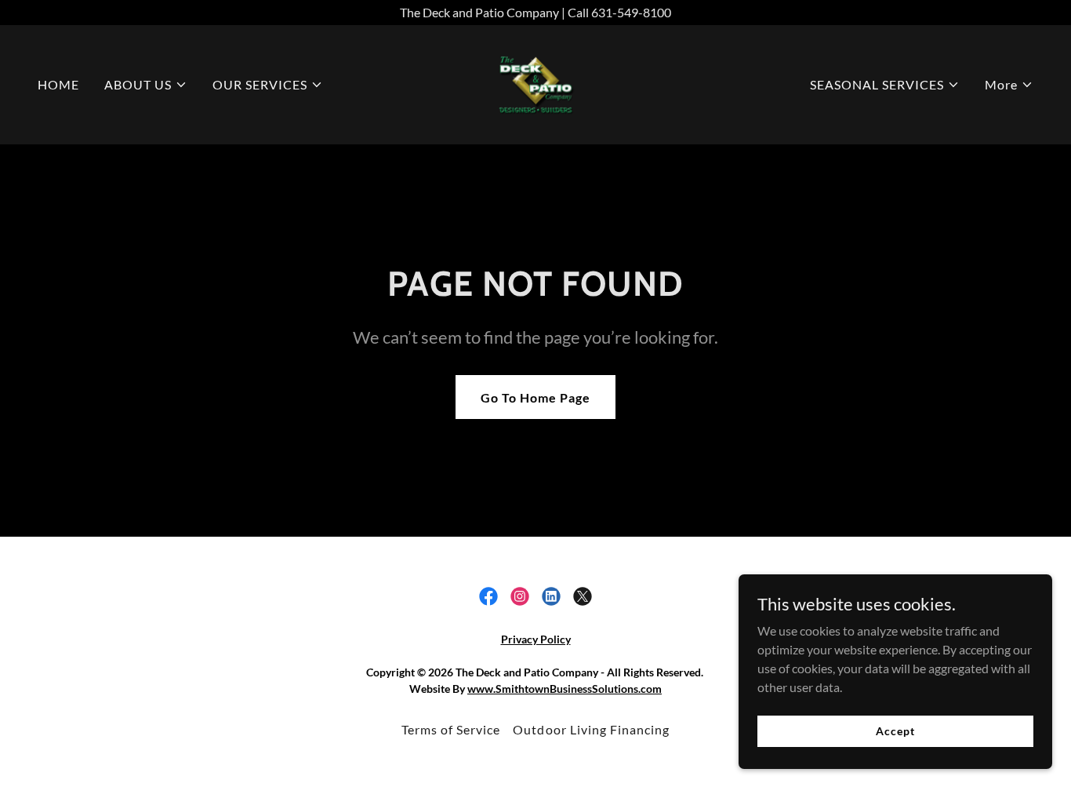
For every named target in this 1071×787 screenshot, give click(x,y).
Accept (895, 731)
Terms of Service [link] (450, 729)
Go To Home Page (535, 397)
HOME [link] (58, 84)
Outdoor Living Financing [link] (591, 729)
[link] (535, 82)
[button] (145, 84)
